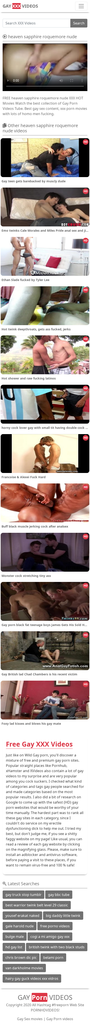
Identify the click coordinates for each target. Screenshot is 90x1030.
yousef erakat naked (22, 915)
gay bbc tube (58, 894)
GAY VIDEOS (20, 6)
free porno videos (55, 926)
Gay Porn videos (59, 1018)
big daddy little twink (63, 915)
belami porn (53, 957)
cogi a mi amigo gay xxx (49, 936)
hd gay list (13, 947)
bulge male (14, 936)
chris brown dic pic (21, 957)
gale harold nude (19, 926)
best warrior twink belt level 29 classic (36, 905)
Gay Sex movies (30, 1018)
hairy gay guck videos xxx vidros (31, 978)
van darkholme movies (24, 968)
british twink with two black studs (57, 947)
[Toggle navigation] (81, 6)
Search (79, 23)
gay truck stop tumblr (23, 894)
